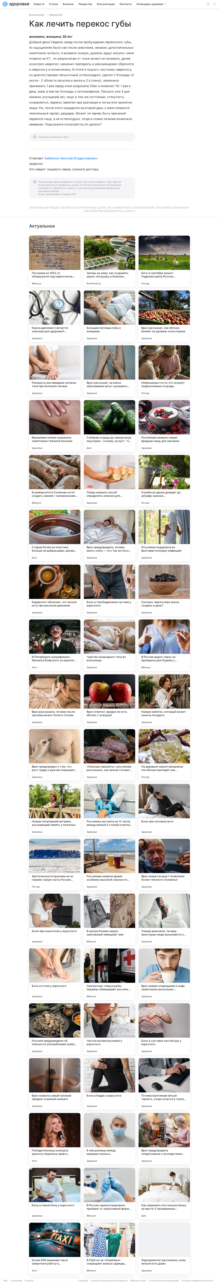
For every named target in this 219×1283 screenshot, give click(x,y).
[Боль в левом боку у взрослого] (54, 1193)
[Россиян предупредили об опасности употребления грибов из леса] (54, 1029)
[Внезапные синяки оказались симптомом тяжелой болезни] (54, 426)
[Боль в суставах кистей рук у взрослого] (164, 1029)
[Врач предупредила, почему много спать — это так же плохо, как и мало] (109, 535)
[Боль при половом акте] (164, 809)
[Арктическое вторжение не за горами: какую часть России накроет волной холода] (54, 864)
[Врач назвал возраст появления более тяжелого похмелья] (164, 864)
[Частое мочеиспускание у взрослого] (109, 1029)
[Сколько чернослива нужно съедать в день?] (164, 590)
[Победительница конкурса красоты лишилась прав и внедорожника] (54, 1138)
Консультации (36, 14)
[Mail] (5, 4)
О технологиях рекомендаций (164, 1280)
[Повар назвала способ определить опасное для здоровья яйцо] (109, 480)
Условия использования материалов (109, 1280)
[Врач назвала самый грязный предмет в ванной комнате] (54, 1084)
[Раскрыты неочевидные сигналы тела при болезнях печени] (54, 371)
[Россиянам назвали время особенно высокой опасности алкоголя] (109, 864)
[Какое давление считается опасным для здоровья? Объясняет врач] (54, 316)
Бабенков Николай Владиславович (71, 158)
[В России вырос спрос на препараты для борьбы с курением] (164, 645)
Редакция (83, 1280)
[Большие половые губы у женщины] (109, 316)
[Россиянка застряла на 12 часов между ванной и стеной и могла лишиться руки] (109, 809)
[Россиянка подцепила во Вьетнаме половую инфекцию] (164, 535)
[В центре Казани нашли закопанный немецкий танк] (109, 919)
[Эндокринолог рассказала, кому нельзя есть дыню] (164, 1248)
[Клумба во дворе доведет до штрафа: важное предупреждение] (164, 480)
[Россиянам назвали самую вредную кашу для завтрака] (164, 426)
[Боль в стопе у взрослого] (54, 974)
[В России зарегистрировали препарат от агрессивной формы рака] (109, 1193)
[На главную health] (18, 4)
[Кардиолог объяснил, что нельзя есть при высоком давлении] (54, 590)
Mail (5, 1280)
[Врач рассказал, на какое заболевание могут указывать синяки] (109, 371)
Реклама (29, 1280)
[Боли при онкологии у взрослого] (54, 919)
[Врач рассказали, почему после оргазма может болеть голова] (54, 700)
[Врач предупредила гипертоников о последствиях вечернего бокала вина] (164, 1138)
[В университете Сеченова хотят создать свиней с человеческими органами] (54, 480)
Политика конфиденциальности (197, 1280)
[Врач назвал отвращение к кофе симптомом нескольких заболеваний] (164, 974)
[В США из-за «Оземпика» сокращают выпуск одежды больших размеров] (109, 1248)
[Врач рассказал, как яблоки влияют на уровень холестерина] (164, 316)
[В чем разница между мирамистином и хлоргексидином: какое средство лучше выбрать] (109, 1138)
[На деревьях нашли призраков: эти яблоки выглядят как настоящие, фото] (164, 755)
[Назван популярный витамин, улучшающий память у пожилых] (54, 809)
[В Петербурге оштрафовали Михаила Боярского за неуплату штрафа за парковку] (54, 645)
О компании (16, 1280)
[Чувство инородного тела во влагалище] (109, 645)
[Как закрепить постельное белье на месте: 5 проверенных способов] (164, 1193)
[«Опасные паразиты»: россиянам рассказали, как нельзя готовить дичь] (109, 755)
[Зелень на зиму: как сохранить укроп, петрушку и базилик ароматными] (109, 261)
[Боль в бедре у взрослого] (109, 1084)
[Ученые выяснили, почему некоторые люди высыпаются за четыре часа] (164, 919)
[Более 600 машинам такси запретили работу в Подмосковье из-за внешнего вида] (54, 1248)
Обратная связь (138, 1280)
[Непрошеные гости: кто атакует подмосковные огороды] (164, 371)
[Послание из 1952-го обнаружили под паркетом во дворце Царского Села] (54, 261)
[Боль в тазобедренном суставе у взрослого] (109, 590)
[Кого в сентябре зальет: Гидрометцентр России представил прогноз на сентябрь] (164, 261)
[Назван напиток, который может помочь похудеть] (164, 700)
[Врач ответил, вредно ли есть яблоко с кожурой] (109, 700)
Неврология (55, 14)
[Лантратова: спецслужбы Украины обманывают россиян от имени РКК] (109, 974)
